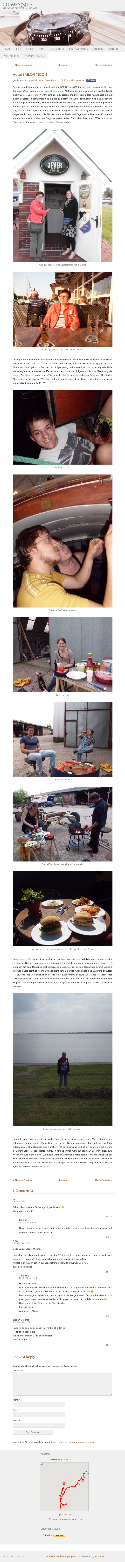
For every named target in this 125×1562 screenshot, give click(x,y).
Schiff (30, 49)
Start (7, 49)
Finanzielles (56, 49)
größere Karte (65, 1514)
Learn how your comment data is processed (73, 1442)
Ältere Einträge (102, 65)
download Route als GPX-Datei (67, 1519)
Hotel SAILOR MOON (30, 75)
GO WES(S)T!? (17, 4)
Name (16, 1400)
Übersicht (62, 65)
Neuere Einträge (23, 65)
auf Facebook (11, 56)
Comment (18, 1370)
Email (16, 1410)
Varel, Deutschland (47, 80)
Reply (109, 1216)
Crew (41, 49)
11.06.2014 (63, 80)
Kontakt (113, 49)
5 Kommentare (77, 80)
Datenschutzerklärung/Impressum (62, 1556)
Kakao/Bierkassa (34, 56)
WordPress (100, 1556)
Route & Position (78, 49)
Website (16, 1420)
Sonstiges (97, 49)
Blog (18, 49)
